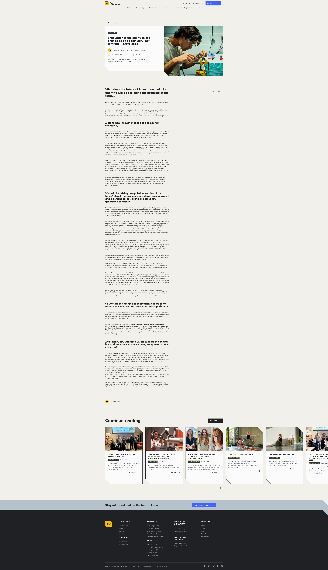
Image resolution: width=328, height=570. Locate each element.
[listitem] (124, 455)
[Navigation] (112, 3)
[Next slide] (220, 488)
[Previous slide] (217, 488)
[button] (128, 8)
